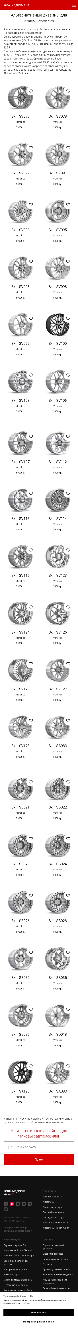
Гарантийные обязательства (57, 1288)
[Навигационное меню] (74, 5)
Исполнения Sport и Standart (18, 1250)
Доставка (47, 1264)
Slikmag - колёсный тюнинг (56, 1222)
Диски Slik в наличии (53, 1212)
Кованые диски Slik (52, 1196)
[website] (6, 1209)
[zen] (18, 1204)
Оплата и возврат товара (55, 1259)
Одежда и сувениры (52, 1207)
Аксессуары (48, 1202)
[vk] (6, 1204)
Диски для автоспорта (54, 1217)
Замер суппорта (12, 1274)
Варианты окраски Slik (15, 1245)
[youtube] (24, 1204)
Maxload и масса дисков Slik (18, 1280)
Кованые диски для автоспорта (19, 1255)
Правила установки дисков (56, 1269)
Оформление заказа (53, 1254)
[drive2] (12, 1204)
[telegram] (30, 1204)
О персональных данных (16, 1285)
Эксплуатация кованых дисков (58, 1274)
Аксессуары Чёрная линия (56, 1228)
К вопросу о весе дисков (16, 1269)
